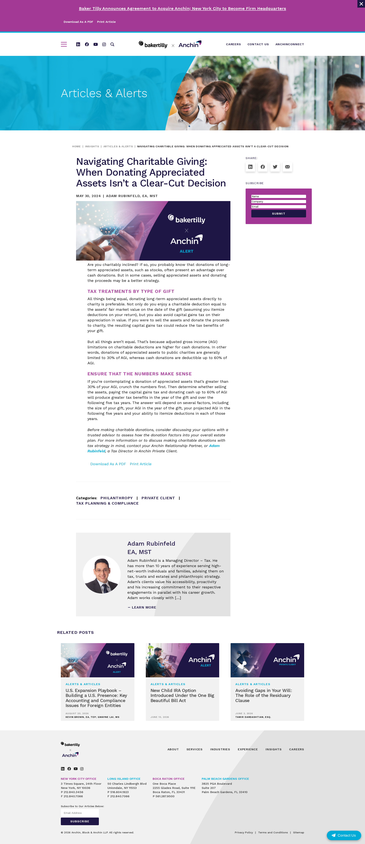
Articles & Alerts (118, 146)
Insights (92, 146)
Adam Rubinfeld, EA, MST (132, 196)
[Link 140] (79, 749)
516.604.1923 (119, 792)
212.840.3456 (73, 792)
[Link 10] (170, 44)
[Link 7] (96, 44)
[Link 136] (287, 167)
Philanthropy (116, 498)
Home (76, 146)
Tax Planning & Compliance (107, 503)
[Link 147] (63, 769)
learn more (144, 607)
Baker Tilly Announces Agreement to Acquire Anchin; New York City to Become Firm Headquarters (182, 8)
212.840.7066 (73, 796)
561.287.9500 (165, 796)
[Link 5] (78, 44)
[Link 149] (76, 769)
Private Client (158, 498)
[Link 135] (275, 167)
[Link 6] (87, 44)
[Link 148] (69, 769)
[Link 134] (262, 167)
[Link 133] (250, 167)
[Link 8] (104, 44)
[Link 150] (81, 769)
